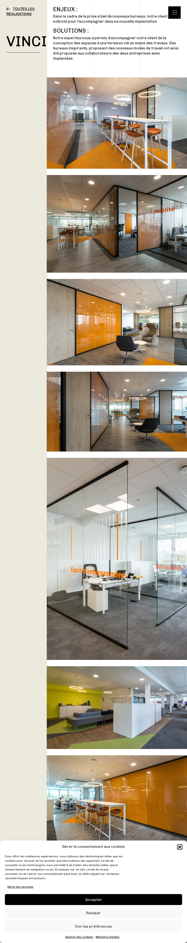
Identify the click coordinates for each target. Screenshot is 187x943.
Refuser (93, 913)
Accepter (93, 899)
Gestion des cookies (79, 937)
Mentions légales (108, 937)
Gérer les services (20, 886)
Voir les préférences (93, 926)
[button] (179, 846)
